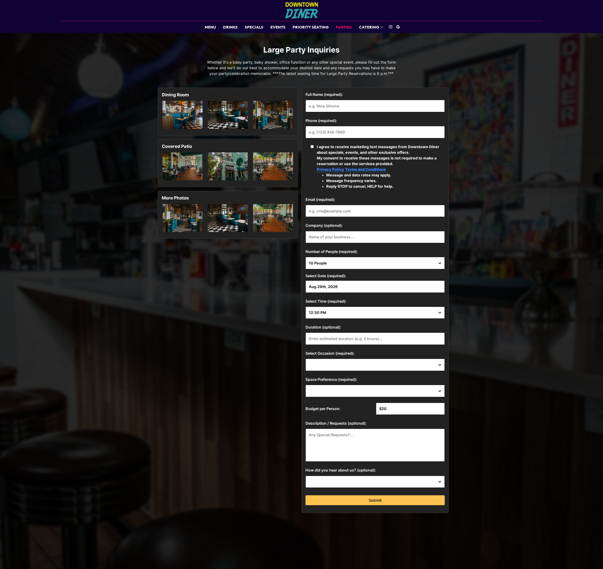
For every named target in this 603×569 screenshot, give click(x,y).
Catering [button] (369, 27)
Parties (344, 27)
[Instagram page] (390, 27)
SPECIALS (254, 27)
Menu (210, 27)
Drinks (230, 27)
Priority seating (311, 27)
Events (277, 27)
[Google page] (398, 27)
